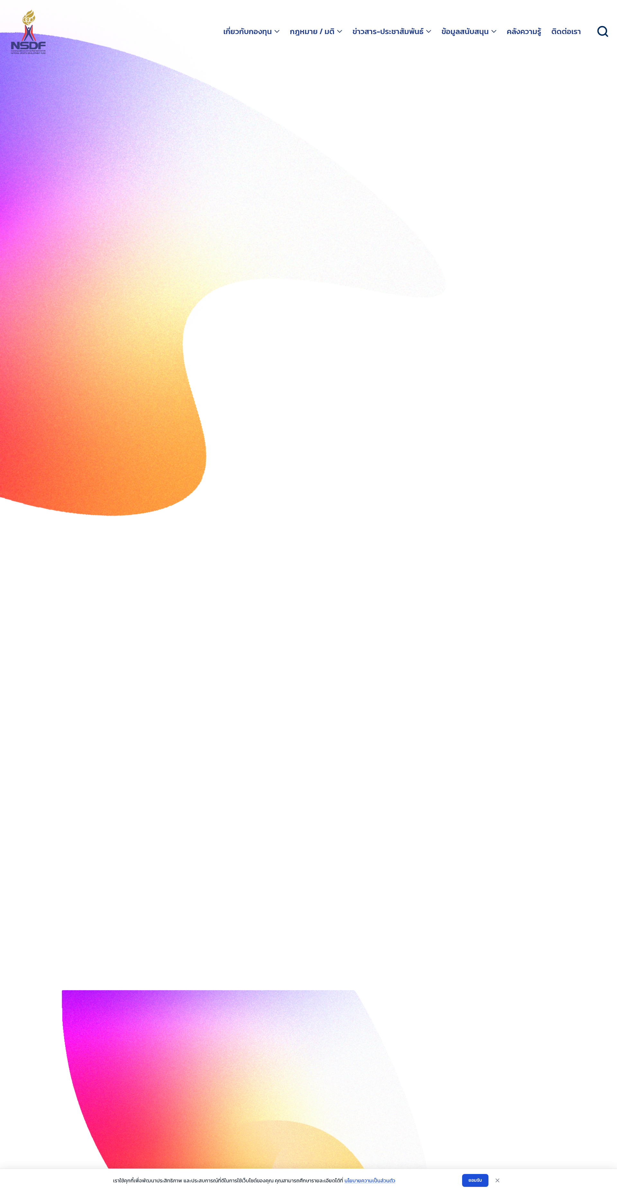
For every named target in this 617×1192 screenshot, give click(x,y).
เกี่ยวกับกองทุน (247, 31)
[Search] (603, 32)
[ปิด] (497, 1180)
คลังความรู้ (524, 31)
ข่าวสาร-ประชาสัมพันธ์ (388, 31)
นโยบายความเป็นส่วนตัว (369, 1180)
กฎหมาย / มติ (312, 31)
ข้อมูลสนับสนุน (465, 31)
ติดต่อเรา (566, 31)
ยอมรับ (475, 1180)
